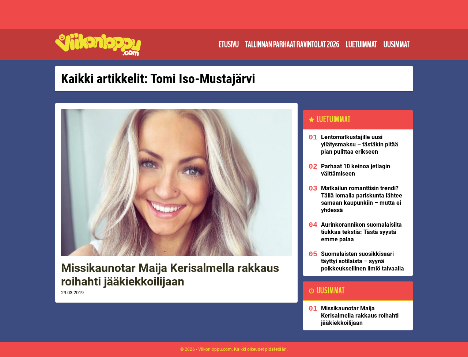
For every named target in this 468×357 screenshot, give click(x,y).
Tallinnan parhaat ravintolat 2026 (292, 44)
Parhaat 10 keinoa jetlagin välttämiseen (355, 170)
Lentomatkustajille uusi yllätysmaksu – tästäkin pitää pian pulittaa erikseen (359, 144)
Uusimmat (397, 44)
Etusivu (229, 44)
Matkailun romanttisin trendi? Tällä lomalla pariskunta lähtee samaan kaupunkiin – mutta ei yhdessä (361, 199)
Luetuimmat (361, 44)
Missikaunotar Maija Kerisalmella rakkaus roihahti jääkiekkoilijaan (170, 274)
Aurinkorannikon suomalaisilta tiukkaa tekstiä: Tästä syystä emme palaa (361, 232)
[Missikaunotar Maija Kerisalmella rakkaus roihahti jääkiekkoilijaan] (176, 182)
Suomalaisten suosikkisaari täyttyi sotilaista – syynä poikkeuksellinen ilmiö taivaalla (362, 261)
